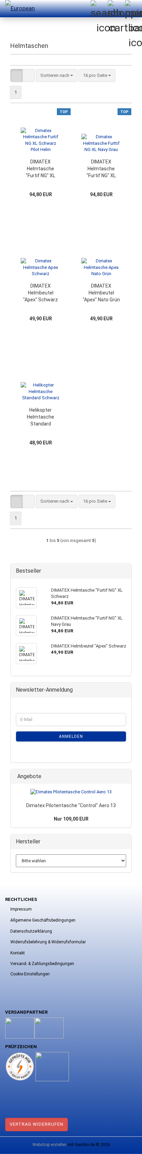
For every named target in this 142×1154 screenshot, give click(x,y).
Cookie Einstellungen (30, 974)
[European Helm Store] (19, 8)
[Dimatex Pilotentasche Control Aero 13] (71, 792)
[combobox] (57, 75)
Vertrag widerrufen (36, 1124)
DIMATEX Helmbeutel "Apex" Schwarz (40, 292)
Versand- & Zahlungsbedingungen (42, 963)
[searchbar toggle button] (99, 8)
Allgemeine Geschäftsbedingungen (42, 920)
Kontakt (17, 953)
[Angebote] (124, 777)
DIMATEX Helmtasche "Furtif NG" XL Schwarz (40, 169)
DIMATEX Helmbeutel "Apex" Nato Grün (101, 292)
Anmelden (71, 736)
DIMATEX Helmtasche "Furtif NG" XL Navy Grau (101, 169)
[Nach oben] (123, 1143)
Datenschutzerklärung (31, 931)
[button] (16, 75)
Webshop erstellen (49, 1144)
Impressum (21, 909)
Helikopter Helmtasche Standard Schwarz (40, 417)
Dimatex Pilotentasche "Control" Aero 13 (71, 805)
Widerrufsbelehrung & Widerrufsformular (48, 942)
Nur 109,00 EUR (71, 819)
